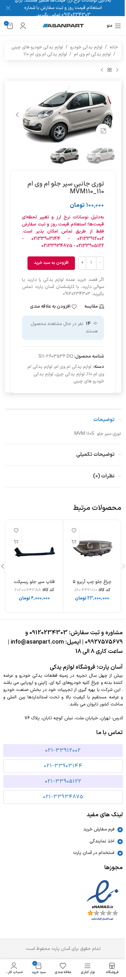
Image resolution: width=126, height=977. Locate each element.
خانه (114, 47)
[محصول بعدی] (102, 70)
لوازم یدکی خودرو (86, 47)
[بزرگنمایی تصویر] (103, 131)
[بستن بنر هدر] (8, 8)
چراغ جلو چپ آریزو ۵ (92, 582)
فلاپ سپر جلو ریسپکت (34, 582)
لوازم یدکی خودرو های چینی (37, 47)
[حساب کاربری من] (22, 25)
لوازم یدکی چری (70, 374)
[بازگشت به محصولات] (109, 70)
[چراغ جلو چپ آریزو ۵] (92, 549)
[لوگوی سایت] (63, 25)
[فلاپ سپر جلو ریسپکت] (34, 549)
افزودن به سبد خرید (51, 263)
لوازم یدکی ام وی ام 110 (45, 54)
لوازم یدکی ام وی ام (92, 54)
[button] (108, 114)
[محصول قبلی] (117, 70)
